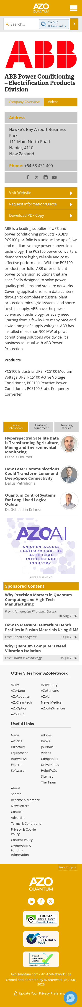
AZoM (15, 685)
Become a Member (25, 800)
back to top (66, 867)
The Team (48, 782)
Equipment (19, 753)
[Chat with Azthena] (70, 998)
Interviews (19, 759)
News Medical (51, 702)
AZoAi (45, 696)
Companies (49, 759)
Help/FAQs (49, 770)
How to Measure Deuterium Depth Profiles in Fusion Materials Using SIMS (41, 627)
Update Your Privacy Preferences (43, 993)
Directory (18, 747)
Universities (50, 764)
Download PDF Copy (26, 215)
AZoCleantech (21, 702)
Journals (47, 747)
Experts (16, 764)
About (15, 788)
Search (16, 794)
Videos (46, 753)
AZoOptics (18, 708)
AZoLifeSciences (53, 708)
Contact (17, 812)
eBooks (46, 735)
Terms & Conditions (26, 823)
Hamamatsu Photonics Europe (35, 611)
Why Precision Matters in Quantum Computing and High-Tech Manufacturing (38, 599)
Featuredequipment (41, 426)
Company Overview (24, 101)
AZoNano (18, 690)
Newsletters (20, 806)
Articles (16, 741)
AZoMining (49, 685)
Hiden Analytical (25, 637)
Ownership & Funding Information (21, 850)
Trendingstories (67, 426)
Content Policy (22, 840)
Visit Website (20, 192)
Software (17, 770)
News (15, 735)
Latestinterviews (16, 426)
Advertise (18, 817)
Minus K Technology (27, 658)
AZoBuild (18, 714)
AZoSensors (50, 690)
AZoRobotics (20, 696)
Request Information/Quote (33, 204)
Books (45, 741)
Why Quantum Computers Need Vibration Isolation (35, 648)
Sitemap (47, 776)
